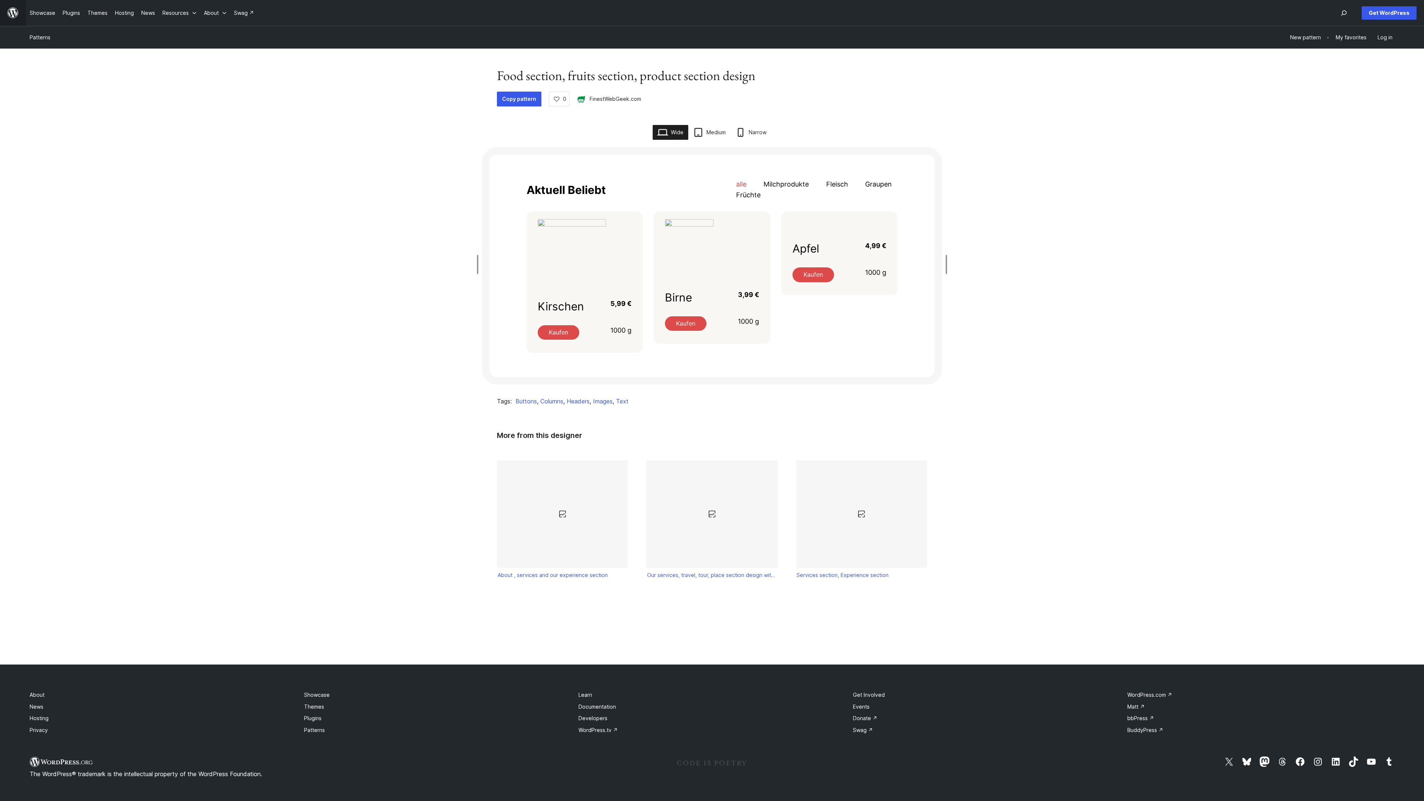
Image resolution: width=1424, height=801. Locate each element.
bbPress (1140, 718)
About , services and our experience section (553, 575)
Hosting (39, 718)
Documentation (597, 706)
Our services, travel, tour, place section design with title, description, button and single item (712, 575)
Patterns (40, 37)
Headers (578, 401)
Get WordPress (1389, 13)
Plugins (313, 718)
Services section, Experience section (843, 575)
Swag (863, 730)
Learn (585, 695)
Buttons (526, 401)
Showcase (317, 695)
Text (622, 401)
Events (861, 706)
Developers (592, 718)
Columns (551, 401)
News (36, 706)
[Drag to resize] (479, 264)
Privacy (39, 730)
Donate (865, 718)
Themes (314, 706)
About (37, 695)
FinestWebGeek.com (615, 99)
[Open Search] (1344, 13)
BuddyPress (1145, 730)
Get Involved (869, 695)
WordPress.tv (598, 730)
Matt (1136, 706)
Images (603, 401)
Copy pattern (519, 99)
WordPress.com (1149, 695)
